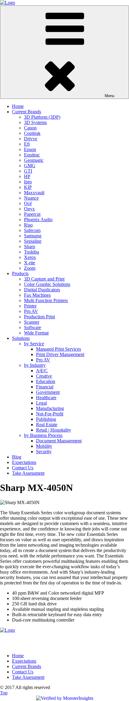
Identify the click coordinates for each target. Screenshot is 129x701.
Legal (41, 402)
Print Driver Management (60, 354)
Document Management (59, 440)
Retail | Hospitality (53, 429)
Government (48, 392)
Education (45, 381)
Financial (44, 386)
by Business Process (43, 435)
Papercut (32, 214)
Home (18, 106)
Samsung (32, 235)
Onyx (29, 208)
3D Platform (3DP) (42, 117)
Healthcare (46, 397)
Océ (28, 203)
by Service (34, 343)
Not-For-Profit (49, 413)
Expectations (24, 462)
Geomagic (34, 160)
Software (32, 327)
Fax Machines (37, 295)
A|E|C (42, 370)
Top (4, 692)
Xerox (30, 257)
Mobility (44, 446)
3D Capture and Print (44, 278)
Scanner (31, 322)
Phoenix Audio (38, 219)
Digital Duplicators (42, 289)
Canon (30, 127)
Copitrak (32, 133)
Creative (44, 376)
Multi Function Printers (46, 300)
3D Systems (35, 122)
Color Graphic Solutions (47, 284)
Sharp (29, 246)
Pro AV (31, 311)
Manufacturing (50, 408)
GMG (29, 165)
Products (20, 273)
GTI (28, 171)
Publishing (46, 419)
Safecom (32, 230)
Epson (30, 149)
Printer (30, 305)
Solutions (21, 338)
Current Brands (26, 111)
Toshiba (31, 251)
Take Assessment (28, 473)
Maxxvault (34, 192)
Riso (28, 224)
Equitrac (32, 154)
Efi (27, 144)
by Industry (35, 365)
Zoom (29, 268)
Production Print (39, 316)
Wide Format (36, 332)
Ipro (28, 181)
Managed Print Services (58, 349)
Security (44, 451)
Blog (16, 456)
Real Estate (46, 424)
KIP (28, 187)
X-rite (29, 262)
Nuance (31, 197)
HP (27, 176)
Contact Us (22, 467)
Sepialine (32, 241)
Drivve (30, 138)
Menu (109, 96)
